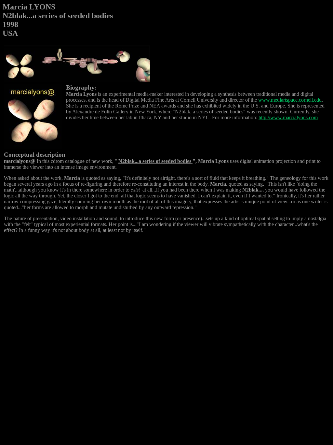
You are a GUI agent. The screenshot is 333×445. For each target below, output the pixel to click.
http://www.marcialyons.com (288, 117)
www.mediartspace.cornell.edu (290, 100)
